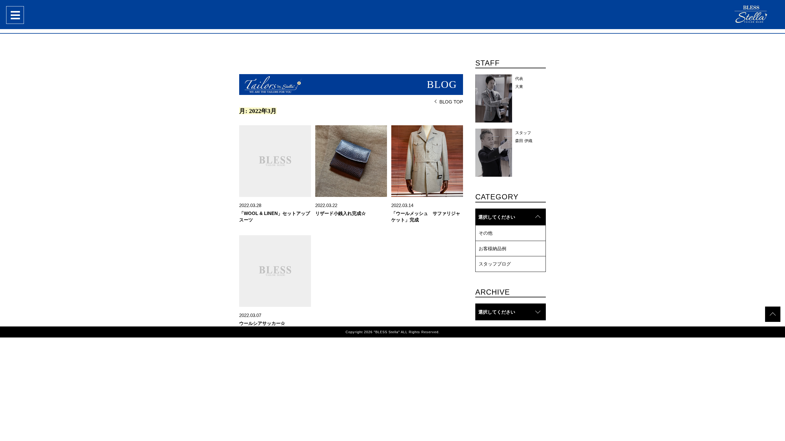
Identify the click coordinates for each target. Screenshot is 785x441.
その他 (485, 233)
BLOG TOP (451, 101)
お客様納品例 (492, 248)
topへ (772, 314)
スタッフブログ (495, 263)
